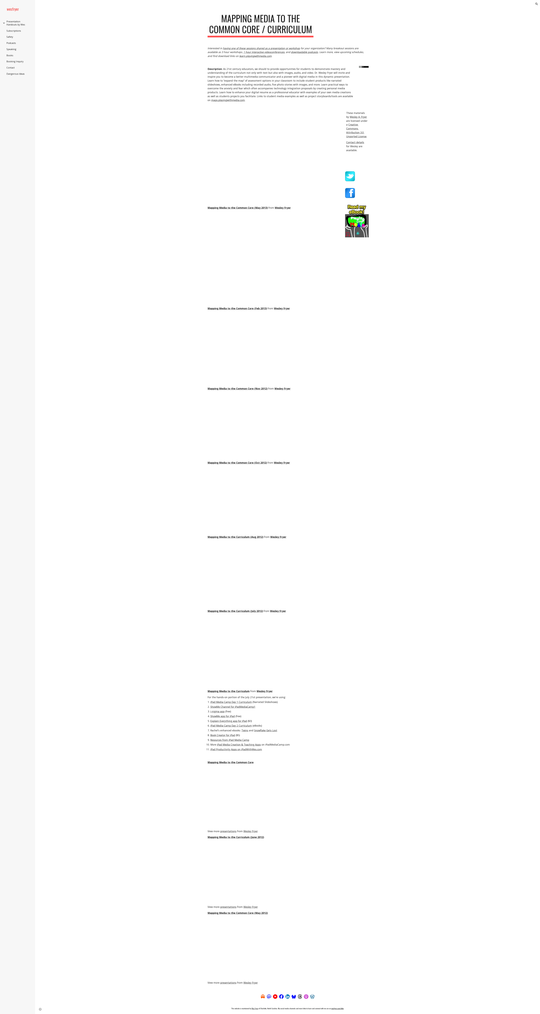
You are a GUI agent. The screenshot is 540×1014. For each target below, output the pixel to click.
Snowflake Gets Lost (265, 730)
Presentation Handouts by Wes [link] (15, 23)
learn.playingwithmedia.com (255, 56)
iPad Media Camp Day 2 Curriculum (231, 725)
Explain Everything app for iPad (228, 721)
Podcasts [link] (11, 43)
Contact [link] (10, 67)
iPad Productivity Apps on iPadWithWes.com (236, 749)
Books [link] (9, 55)
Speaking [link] (11, 49)
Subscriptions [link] (13, 30)
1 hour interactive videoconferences (263, 52)
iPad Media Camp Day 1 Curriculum (231, 702)
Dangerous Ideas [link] (15, 73)
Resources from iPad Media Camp (229, 740)
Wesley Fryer (250, 831)
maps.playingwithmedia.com (228, 100)
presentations (228, 831)
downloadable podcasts (304, 52)
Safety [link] (9, 36)
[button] (536, 4)
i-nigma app (217, 711)
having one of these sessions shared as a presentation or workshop (261, 48)
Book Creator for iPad (222, 735)
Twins (244, 730)
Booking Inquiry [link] (14, 61)
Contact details (355, 142)
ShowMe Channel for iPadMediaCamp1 (232, 706)
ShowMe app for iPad (222, 716)
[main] (260, 25)
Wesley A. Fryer (358, 117)
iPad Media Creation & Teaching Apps (239, 744)
